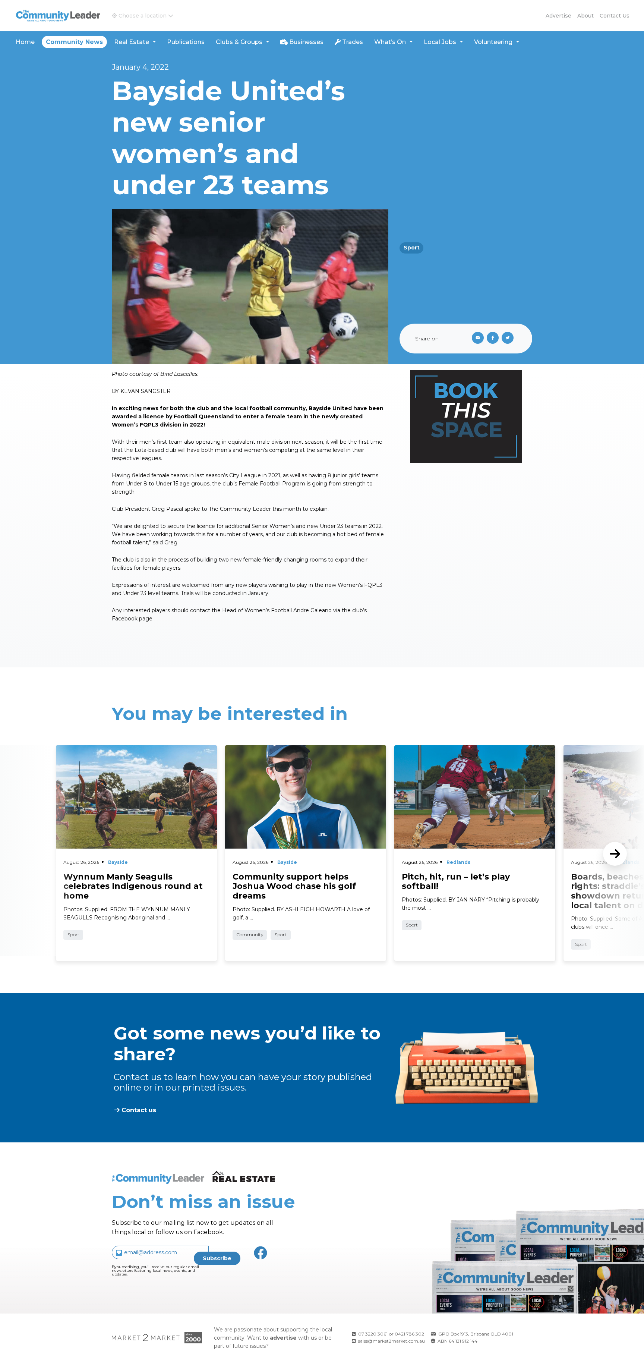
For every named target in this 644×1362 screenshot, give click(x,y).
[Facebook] (494, 339)
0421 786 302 (409, 1334)
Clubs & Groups (239, 41)
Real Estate (131, 41)
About (585, 15)
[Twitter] (509, 339)
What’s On (390, 41)
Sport (412, 247)
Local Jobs (440, 41)
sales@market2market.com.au (391, 1341)
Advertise (558, 15)
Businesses (305, 41)
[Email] (476, 339)
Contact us (614, 15)
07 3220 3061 (373, 1334)
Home (25, 41)
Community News (74, 41)
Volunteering (493, 41)
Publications (186, 41)
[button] (142, 16)
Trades (352, 41)
